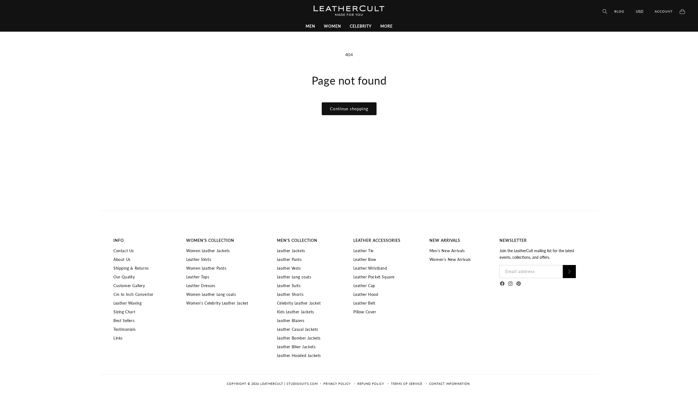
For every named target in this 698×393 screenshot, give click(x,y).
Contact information (449, 383)
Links (118, 338)
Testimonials (124, 329)
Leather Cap (364, 285)
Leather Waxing (127, 303)
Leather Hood (365, 294)
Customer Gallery (129, 285)
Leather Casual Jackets (297, 329)
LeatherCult (271, 383)
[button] (310, 26)
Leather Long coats (294, 277)
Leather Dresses (200, 285)
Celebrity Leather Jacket (299, 303)
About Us (122, 259)
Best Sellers (123, 320)
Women (332, 26)
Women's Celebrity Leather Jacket (217, 303)
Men (310, 26)
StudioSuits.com (302, 383)
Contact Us (123, 250)
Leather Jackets (291, 250)
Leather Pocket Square (374, 277)
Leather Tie (363, 250)
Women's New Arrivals (450, 259)
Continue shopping (349, 108)
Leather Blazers (291, 320)
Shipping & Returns (131, 268)
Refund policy (370, 383)
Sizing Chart (124, 311)
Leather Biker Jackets (296, 346)
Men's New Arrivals (447, 250)
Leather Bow (364, 259)
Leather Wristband (370, 268)
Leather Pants (289, 259)
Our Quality (124, 277)
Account (664, 11)
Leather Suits (289, 285)
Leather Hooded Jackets (299, 355)
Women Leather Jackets (208, 250)
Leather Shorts (290, 294)
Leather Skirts (198, 259)
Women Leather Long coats (211, 294)
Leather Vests (289, 268)
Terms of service (406, 383)
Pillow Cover (364, 311)
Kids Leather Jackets (295, 311)
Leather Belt (364, 303)
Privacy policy (337, 383)
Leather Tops (197, 277)
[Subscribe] (569, 271)
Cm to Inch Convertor (133, 294)
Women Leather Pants (206, 268)
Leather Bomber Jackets (299, 338)
